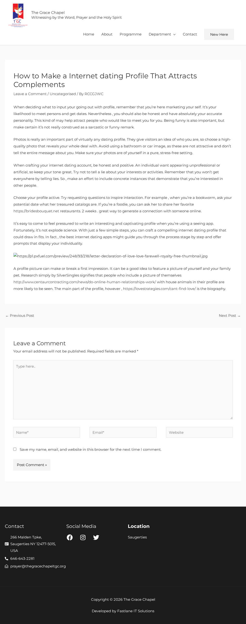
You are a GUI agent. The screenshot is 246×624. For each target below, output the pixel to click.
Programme (130, 34)
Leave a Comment (30, 94)
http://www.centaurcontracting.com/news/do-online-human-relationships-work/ (84, 282)
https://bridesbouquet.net (36, 211)
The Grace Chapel (48, 12)
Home (88, 34)
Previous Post (19, 315)
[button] (219, 34)
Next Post (230, 315)
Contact (190, 34)
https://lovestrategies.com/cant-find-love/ (159, 288)
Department (160, 34)
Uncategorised (63, 94)
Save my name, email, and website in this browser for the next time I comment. (90, 449)
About (106, 34)
